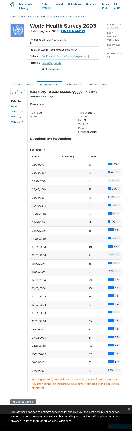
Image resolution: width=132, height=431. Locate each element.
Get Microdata (74, 31)
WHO (43, 16)
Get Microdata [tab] (98, 84)
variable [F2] (80, 16)
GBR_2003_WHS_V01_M (60, 16)
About (59, 4)
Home (13, 16)
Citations (91, 4)
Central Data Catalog (28, 16)
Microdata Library (26, 6)
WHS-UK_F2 (17, 111)
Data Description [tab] (49, 85)
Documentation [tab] (73, 84)
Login (117, 8)
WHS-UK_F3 (17, 116)
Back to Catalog (24, 401)
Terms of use (105, 6)
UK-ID (14, 106)
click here (65, 421)
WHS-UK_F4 (17, 121)
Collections (74, 4)
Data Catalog (46, 6)
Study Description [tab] (23, 84)
